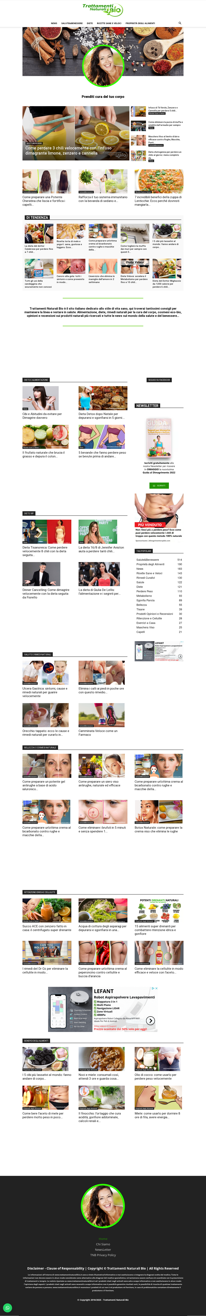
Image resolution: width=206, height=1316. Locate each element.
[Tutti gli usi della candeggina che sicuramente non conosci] (39, 268)
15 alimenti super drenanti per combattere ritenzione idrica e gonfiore (155, 930)
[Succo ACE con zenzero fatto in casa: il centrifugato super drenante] (46, 910)
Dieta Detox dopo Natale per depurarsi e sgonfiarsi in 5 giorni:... (102, 416)
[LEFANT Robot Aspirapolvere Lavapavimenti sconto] (159, 651)
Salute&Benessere (72, 23)
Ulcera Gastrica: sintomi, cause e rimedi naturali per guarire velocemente (44, 692)
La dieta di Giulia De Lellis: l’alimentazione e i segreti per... (100, 591)
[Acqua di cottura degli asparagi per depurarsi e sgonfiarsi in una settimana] (103, 910)
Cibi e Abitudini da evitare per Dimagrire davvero (42, 416)
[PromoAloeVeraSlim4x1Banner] (159, 518)
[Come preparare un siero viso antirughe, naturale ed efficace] (103, 766)
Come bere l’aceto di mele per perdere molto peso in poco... (42, 1115)
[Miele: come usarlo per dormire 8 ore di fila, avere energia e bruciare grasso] (159, 1098)
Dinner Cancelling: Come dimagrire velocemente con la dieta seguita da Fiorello (45, 593)
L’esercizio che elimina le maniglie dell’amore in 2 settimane (102, 279)
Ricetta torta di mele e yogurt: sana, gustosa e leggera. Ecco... (69, 244)
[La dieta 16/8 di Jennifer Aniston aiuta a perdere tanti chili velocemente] (103, 532)
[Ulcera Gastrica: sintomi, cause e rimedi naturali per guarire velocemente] (46, 673)
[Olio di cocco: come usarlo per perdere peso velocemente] (159, 1059)
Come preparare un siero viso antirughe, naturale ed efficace (99, 783)
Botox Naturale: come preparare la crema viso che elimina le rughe (158, 829)
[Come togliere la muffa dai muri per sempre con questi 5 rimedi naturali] (135, 233)
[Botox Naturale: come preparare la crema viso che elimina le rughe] (159, 812)
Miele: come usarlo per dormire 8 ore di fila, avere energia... (157, 1115)
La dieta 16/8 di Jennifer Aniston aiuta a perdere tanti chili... (101, 549)
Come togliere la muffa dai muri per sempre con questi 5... (134, 249)
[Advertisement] (103, 352)
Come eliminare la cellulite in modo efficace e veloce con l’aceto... (159, 970)
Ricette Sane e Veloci (109, 23)
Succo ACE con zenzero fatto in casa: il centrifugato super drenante (46, 928)
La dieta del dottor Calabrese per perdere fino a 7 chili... (39, 249)
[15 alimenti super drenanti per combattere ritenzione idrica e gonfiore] (159, 910)
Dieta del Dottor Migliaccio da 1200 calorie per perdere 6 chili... (167, 284)
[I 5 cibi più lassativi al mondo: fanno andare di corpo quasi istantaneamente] (167, 231)
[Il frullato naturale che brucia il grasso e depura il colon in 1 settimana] (46, 437)
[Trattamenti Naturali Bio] (103, 10)
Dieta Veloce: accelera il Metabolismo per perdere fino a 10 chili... (134, 279)
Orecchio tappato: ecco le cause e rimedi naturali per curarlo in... (45, 732)
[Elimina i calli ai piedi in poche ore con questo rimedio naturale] (103, 673)
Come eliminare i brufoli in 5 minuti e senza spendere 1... (102, 829)
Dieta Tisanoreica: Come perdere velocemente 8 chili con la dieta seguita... (44, 551)
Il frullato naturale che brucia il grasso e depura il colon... (43, 454)
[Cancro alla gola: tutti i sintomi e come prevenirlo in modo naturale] (71, 266)
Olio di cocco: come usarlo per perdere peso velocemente (155, 1076)
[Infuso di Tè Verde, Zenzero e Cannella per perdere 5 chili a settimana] (138, 111)
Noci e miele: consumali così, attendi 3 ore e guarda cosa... (99, 1076)
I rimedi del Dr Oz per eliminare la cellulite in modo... (45, 970)
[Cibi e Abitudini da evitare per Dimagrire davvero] (46, 398)
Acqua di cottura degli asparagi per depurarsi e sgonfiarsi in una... (103, 928)
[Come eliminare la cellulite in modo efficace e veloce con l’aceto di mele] (159, 953)
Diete (90, 23)
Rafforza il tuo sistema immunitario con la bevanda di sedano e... (103, 199)
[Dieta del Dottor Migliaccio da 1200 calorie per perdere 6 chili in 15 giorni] (167, 268)
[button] (180, 23)
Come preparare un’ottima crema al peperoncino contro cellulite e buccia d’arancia (103, 972)
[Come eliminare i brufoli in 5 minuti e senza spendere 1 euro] (103, 812)
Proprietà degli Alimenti (140, 23)
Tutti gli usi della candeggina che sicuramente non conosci (38, 284)
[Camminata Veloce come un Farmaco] (103, 715)
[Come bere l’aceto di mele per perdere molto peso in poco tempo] (46, 1098)
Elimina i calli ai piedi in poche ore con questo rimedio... (101, 690)
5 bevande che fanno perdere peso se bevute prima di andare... (102, 454)
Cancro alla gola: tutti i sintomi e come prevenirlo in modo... (70, 279)
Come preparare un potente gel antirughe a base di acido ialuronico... (43, 785)
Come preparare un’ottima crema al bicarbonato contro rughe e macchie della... (159, 785)
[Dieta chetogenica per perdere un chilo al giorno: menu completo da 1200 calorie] (138, 156)
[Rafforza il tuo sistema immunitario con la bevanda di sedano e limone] (103, 181)
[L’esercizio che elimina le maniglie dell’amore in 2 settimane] (103, 266)
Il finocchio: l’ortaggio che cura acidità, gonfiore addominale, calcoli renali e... (100, 1117)
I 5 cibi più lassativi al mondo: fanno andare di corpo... (166, 244)
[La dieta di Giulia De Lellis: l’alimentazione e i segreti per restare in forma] (103, 574)
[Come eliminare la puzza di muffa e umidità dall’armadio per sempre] (138, 126)
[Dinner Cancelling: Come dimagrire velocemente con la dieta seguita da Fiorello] (46, 574)
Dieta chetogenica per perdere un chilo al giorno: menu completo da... (164, 155)
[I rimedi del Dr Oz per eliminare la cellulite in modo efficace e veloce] (46, 953)
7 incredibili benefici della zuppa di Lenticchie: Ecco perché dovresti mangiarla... (158, 200)
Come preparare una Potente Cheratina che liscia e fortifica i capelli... (43, 200)
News (54, 23)
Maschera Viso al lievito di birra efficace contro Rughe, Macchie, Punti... (164, 139)
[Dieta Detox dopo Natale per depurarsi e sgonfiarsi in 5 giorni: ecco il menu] (103, 398)
